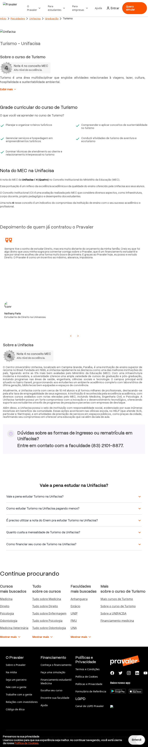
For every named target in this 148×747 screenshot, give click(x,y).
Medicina (6, 599)
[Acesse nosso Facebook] (112, 673)
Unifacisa (35, 18)
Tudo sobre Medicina (46, 599)
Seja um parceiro (16, 679)
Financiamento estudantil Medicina (56, 681)
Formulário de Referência (90, 691)
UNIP (74, 613)
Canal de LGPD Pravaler (89, 706)
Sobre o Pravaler (16, 665)
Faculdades (18, 18)
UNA (74, 628)
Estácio (75, 606)
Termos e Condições (87, 669)
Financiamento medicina (117, 621)
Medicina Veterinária (14, 628)
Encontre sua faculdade (55, 697)
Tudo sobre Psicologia (47, 621)
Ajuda (98, 8)
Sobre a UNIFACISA (113, 613)
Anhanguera (79, 599)
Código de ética (15, 709)
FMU (74, 621)
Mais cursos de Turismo (117, 599)
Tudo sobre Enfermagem (49, 613)
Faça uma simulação (53, 672)
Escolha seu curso (51, 690)
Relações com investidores (22, 702)
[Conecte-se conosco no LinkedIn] (137, 673)
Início (3, 18)
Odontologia (8, 621)
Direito (4, 606)
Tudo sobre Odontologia (49, 628)
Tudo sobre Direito (45, 606)
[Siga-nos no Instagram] (129, 673)
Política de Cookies (86, 676)
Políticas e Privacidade (88, 684)
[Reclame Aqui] (128, 711)
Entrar (115, 8)
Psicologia (7, 613)
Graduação (51, 18)
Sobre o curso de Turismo (118, 606)
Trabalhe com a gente (19, 694)
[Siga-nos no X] (121, 673)
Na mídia (11, 672)
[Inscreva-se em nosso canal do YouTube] (145, 673)
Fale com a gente (16, 687)
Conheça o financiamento (56, 665)
